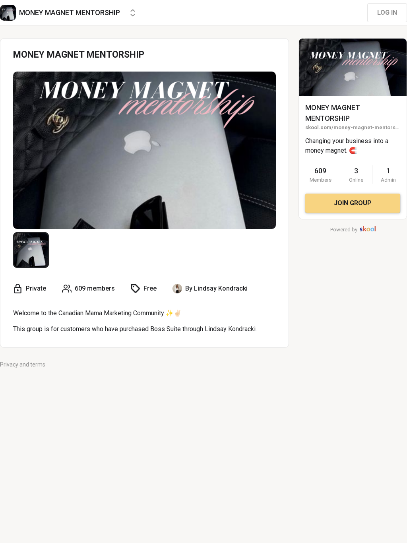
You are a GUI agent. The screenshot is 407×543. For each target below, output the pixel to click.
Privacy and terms (22, 364)
